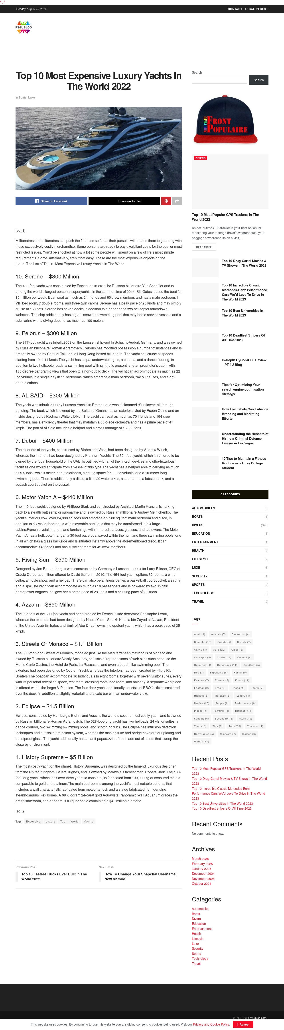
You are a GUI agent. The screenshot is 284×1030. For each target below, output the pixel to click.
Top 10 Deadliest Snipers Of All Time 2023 (243, 337)
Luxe (31, 97)
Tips (218, 726)
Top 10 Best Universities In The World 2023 (242, 313)
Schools (201, 718)
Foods (242, 680)
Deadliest (251, 665)
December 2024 (203, 873)
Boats (22, 97)
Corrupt (244, 657)
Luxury (50, 821)
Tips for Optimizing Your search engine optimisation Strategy (243, 389)
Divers (200, 158)
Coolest (224, 657)
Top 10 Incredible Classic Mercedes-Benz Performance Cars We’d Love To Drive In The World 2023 (244, 292)
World (75, 821)
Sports (198, 584)
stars (245, 718)
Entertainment (205, 542)
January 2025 (201, 868)
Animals (218, 634)
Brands (224, 642)
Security (199, 576)
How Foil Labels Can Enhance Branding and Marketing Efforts (245, 414)
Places (200, 710)
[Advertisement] (142, 55)
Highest (201, 695)
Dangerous (227, 665)
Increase (223, 695)
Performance (245, 703)
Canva (200, 649)
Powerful (221, 710)
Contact (235, 9)
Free (220, 687)
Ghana (238, 687)
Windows (228, 734)
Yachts (88, 821)
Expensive (33, 821)
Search (197, 72)
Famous (201, 680)
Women (249, 734)
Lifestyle (200, 559)
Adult (199, 634)
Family (240, 672)
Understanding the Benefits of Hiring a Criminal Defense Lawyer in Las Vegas (245, 438)
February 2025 (202, 863)
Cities (237, 649)
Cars (219, 649)
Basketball (241, 634)
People (222, 703)
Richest (243, 710)
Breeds (244, 642)
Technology (203, 593)
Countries (202, 665)
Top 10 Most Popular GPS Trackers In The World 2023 (225, 217)
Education (201, 533)
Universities (204, 734)
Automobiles (203, 508)
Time (200, 726)
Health (198, 550)
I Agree (243, 1024)
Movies (201, 703)
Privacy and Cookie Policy (211, 1024)
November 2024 (203, 878)
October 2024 (201, 883)
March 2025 (200, 858)
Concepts (202, 657)
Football (201, 687)
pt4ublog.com (258, 1018)
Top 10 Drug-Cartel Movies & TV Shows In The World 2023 (244, 263)
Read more (204, 247)
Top (62, 821)
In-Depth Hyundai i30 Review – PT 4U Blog (244, 362)
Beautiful (202, 642)
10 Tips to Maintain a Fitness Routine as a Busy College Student (244, 463)
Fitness (222, 680)
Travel (198, 601)
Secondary (224, 718)
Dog (199, 672)
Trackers (255, 726)
